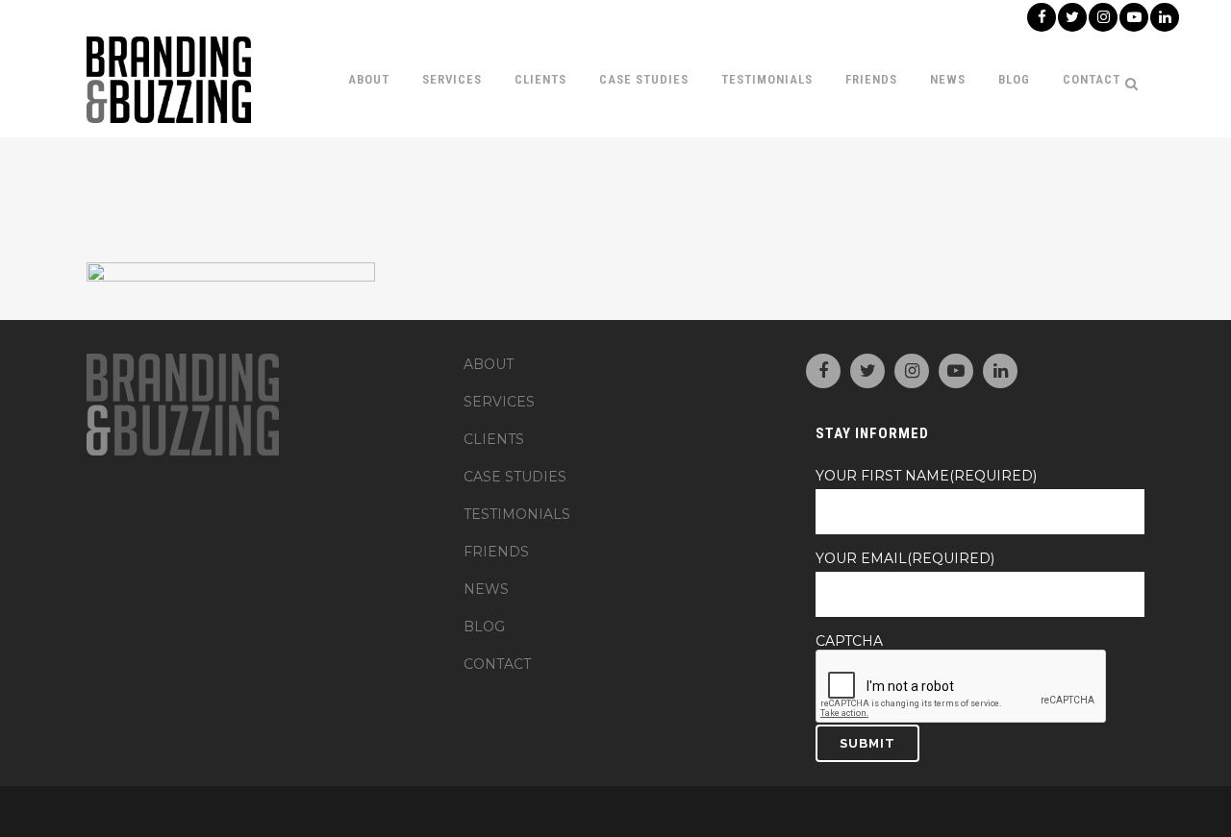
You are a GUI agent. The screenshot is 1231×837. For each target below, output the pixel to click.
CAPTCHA (849, 641)
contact (497, 664)
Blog (484, 626)
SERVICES (499, 401)
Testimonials (517, 514)
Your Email (905, 558)
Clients (494, 439)
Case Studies (515, 476)
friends (496, 551)
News (486, 589)
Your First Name (926, 475)
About (489, 364)
